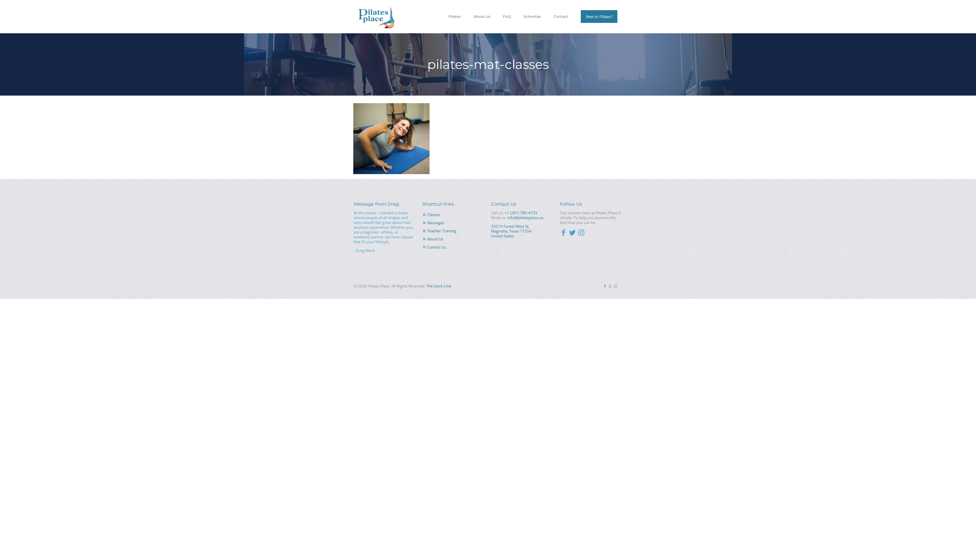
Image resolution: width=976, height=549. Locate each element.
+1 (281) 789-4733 (521, 212)
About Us (435, 238)
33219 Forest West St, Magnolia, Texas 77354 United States (511, 231)
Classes (433, 214)
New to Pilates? (599, 16)
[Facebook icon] (605, 285)
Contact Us (436, 247)
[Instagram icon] (615, 285)
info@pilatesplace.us (525, 217)
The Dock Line (438, 285)
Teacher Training (441, 230)
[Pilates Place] (376, 16)
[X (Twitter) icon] (610, 285)
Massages (435, 222)
